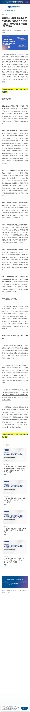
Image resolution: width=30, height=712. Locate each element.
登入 (27, 6)
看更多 (6, 475)
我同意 (24, 708)
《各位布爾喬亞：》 (10, 10)
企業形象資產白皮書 (7, 30)
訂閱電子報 (15, 584)
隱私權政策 (13, 709)
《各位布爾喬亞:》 (18, 30)
